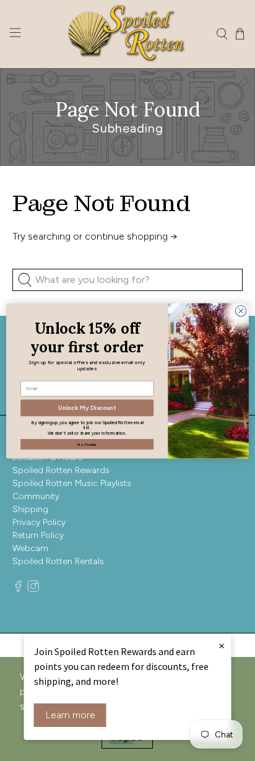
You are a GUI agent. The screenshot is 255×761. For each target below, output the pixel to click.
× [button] (221, 645)
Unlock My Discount (87, 407)
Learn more (70, 715)
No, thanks (87, 443)
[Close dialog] (240, 310)
